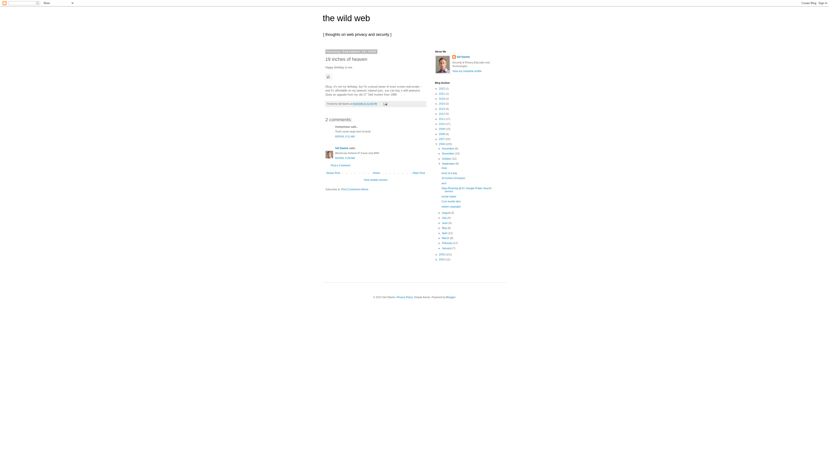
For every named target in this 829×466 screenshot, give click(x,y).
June (445, 223)
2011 (442, 119)
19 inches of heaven (453, 178)
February (447, 243)
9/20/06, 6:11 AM (344, 136)
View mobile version (376, 179)
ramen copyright (450, 206)
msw (444, 168)
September (449, 163)
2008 (442, 134)
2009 (442, 129)
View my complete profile (467, 71)
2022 (442, 88)
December (448, 148)
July (444, 217)
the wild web (346, 18)
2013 (442, 108)
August (446, 212)
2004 (442, 259)
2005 (442, 254)
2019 (442, 98)
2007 (442, 139)
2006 (442, 144)
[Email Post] (384, 103)
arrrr (443, 183)
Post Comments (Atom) (354, 189)
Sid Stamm (341, 148)
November (448, 153)
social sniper (448, 196)
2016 (442, 103)
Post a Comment (340, 165)
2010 (442, 124)
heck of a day (449, 173)
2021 (442, 93)
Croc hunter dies (451, 201)
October (447, 158)
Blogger (450, 297)
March (446, 238)
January (447, 248)
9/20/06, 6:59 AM (345, 158)
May (445, 228)
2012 (442, 113)
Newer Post (333, 173)
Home (376, 173)
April (445, 233)
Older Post (419, 173)
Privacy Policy (405, 297)
